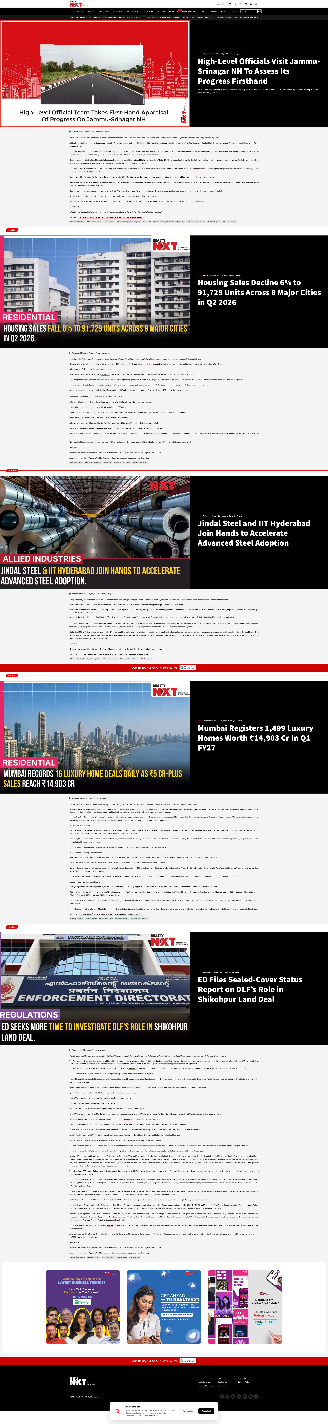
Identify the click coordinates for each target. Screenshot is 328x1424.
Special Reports (132, 11)
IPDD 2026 (173, 11)
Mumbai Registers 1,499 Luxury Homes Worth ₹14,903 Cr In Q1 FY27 (114, 17)
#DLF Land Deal (134, 1257)
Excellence (130, 605)
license (110, 1225)
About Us (242, 1378)
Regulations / (208, 972)
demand (156, 364)
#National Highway (213, 222)
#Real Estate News (76, 462)
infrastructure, (206, 632)
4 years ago (220, 54)
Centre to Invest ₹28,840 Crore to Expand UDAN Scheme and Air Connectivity (246, 17)
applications (146, 627)
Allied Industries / (210, 516)
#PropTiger (108, 462)
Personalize (188, 1411)
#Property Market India (140, 462)
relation (126, 1119)
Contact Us (222, 1382)
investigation (135, 1061)
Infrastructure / (209, 54)
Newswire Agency (234, 54)
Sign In (219, 4)
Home (200, 1378)
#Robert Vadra (122, 1257)
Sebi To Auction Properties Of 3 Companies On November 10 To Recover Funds (110, 217)
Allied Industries (78, 594)
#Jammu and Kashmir (77, 222)
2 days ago (222, 516)
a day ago (222, 275)
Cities (202, 11)
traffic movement (184, 151)
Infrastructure (77, 131)
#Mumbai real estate (106, 919)
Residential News (79, 353)
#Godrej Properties (76, 919)
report (111, 1087)
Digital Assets (148, 11)
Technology (117, 11)
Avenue (132, 1068)
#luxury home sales (121, 919)
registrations (140, 887)
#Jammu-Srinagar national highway (129, 222)
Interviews (212, 11)
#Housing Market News (122, 462)
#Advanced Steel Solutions (129, 659)
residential (99, 428)
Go (259, 11)
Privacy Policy (244, 1382)
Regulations (76, 1050)
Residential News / (210, 275)
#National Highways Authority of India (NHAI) (168, 222)
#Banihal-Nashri (109, 222)
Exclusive (161, 11)
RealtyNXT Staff (235, 720)
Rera (223, 11)
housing (105, 374)
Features (80, 11)
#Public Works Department (196, 222)
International (104, 11)
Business (91, 11)
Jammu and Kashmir (104, 143)
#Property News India (77, 1257)
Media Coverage (204, 1382)
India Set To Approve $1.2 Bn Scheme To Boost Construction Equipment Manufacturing (114, 458)
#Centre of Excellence (110, 659)
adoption (111, 623)
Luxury (73, 868)
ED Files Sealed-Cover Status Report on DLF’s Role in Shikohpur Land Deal (178, 17)
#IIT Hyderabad (145, 659)
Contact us (233, 11)
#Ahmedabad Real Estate (93, 462)
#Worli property (91, 919)
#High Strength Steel (93, 659)
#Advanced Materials (77, 659)
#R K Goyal (147, 222)
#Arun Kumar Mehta (94, 222)
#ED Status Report (108, 1257)
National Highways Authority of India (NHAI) (151, 160)
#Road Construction (230, 222)
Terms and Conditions (206, 1386)
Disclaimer (222, 1386)
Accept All (206, 1411)
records (167, 812)
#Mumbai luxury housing (139, 919)
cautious (108, 385)
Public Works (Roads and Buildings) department (185, 168)
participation (248, 839)
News (220, 1378)
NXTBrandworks (189, 11)
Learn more (153, 1416)
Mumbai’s (102, 909)
